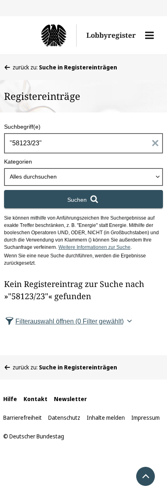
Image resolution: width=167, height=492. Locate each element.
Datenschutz (64, 417)
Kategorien (18, 161)
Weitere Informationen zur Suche (94, 247)
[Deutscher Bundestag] (44, 35)
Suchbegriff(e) (22, 126)
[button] (149, 35)
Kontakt (35, 399)
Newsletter (70, 399)
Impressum (145, 417)
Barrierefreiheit (22, 417)
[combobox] (83, 177)
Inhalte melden (106, 417)
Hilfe (10, 399)
